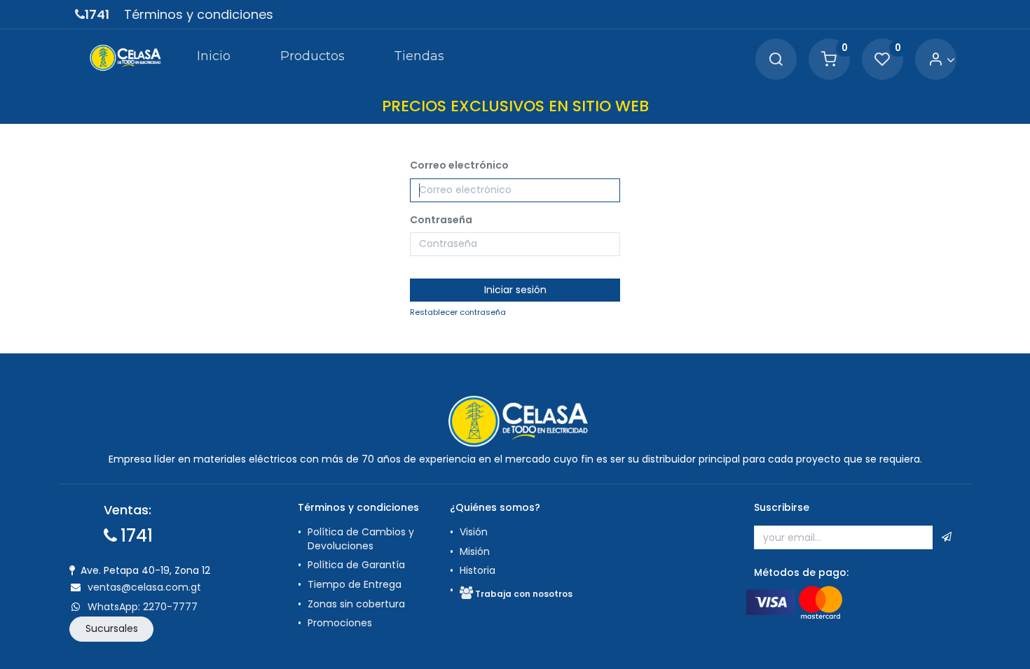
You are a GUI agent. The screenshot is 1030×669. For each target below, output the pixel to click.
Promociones (340, 623)
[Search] (775, 60)
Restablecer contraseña (458, 312)
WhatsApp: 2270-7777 (143, 607)
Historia (477, 570)
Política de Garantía (358, 565)
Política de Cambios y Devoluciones (361, 539)
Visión (474, 532)
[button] (947, 537)
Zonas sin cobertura (356, 604)
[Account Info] (941, 60)
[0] (829, 60)
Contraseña (441, 220)
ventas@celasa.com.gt (144, 587)
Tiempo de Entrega (354, 584)
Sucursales (111, 628)
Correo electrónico (459, 165)
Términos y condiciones (198, 14)
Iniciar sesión (515, 290)
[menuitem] (214, 58)
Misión (475, 551)
